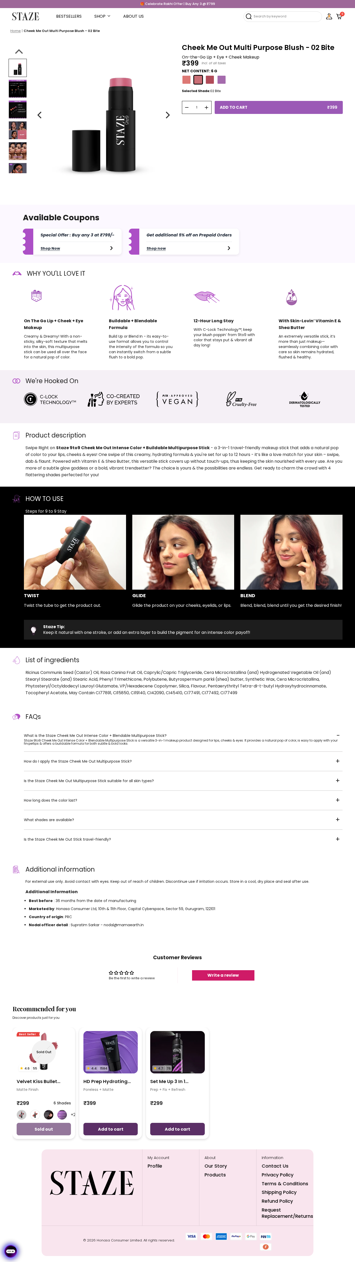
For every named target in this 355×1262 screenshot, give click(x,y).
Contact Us (275, 1166)
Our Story (216, 1166)
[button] (283, 16)
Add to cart (110, 1129)
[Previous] (40, 115)
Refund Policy (277, 1201)
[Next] (167, 115)
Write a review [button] (223, 975)
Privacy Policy (277, 1174)
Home (15, 30)
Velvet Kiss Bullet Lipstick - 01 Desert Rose (39, 1082)
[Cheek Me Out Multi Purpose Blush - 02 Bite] (18, 68)
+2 (73, 1115)
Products (215, 1174)
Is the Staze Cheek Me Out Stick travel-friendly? (67, 839)
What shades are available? (49, 819)
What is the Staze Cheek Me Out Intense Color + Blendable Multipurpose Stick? (95, 735)
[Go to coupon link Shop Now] (111, 248)
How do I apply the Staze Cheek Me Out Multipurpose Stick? (78, 761)
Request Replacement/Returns (287, 1213)
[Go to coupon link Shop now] (229, 248)
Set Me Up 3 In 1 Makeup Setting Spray (176, 1082)
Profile (155, 1166)
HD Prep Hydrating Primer (105, 1082)
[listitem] (22, 1115)
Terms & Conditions (285, 1183)
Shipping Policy (279, 1192)
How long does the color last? (50, 800)
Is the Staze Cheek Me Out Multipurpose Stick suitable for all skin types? (89, 780)
